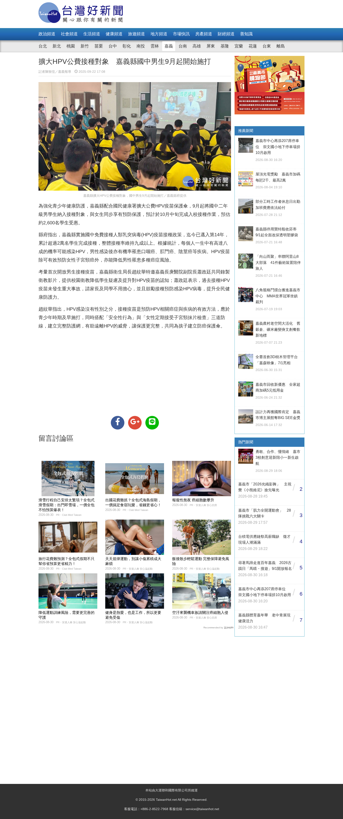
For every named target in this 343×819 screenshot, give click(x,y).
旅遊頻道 (136, 34)
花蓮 (252, 46)
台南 (182, 46)
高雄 (196, 46)
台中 (112, 46)
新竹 (84, 46)
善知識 (246, 34)
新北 (56, 46)
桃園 (70, 46)
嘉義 (168, 46)
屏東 (210, 46)
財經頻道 (226, 34)
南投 (140, 46)
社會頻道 (69, 34)
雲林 (154, 46)
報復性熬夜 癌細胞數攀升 (193, 500)
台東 (266, 46)
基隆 (224, 46)
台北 (42, 46)
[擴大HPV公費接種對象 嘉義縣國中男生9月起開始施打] (118, 423)
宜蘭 (238, 46)
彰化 (126, 46)
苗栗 (98, 46)
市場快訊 (181, 34)
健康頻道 (114, 34)
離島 (280, 46)
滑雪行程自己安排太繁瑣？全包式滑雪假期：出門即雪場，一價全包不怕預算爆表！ (66, 505)
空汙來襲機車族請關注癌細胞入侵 (200, 613)
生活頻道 (91, 34)
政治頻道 (46, 34)
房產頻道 (203, 34)
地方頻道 (158, 34)
